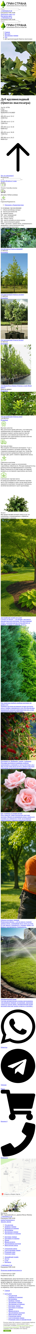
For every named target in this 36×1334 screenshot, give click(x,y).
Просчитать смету (7, 14)
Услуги (7, 1259)
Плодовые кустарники (12, 1238)
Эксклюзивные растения (13, 1243)
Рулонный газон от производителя (19, 1319)
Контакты (8, 1262)
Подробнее (4, 252)
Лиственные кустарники (13, 1233)
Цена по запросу (6, 389)
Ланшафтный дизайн (11, 1257)
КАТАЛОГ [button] (8, 1294)
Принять (7, 1330)
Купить (3, 181)
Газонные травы (10, 1254)
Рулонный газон (10, 1252)
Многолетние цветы (11, 1245)
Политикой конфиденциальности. (11, 1327)
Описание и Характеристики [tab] (14, 205)
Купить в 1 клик (11, 181)
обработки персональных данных (24, 1325)
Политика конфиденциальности (11, 1270)
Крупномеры (9, 1230)
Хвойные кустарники (12, 1228)
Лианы (7, 1240)
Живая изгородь (10, 1242)
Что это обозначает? (7, 175)
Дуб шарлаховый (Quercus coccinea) (12, 294)
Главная (7, 1290)
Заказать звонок (6, 1222)
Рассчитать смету (6, 16)
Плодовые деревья (11, 1237)
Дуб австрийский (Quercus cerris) (11, 416)
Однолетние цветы (11, 1248)
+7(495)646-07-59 (6, 11)
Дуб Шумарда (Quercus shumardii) (12, 249)
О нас (6, 1260)
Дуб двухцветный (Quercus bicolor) (12, 340)
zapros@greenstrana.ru (8, 1220)
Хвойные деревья (10, 1226)
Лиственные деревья (11, 1232)
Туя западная (9, 1225)
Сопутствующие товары (12, 1250)
